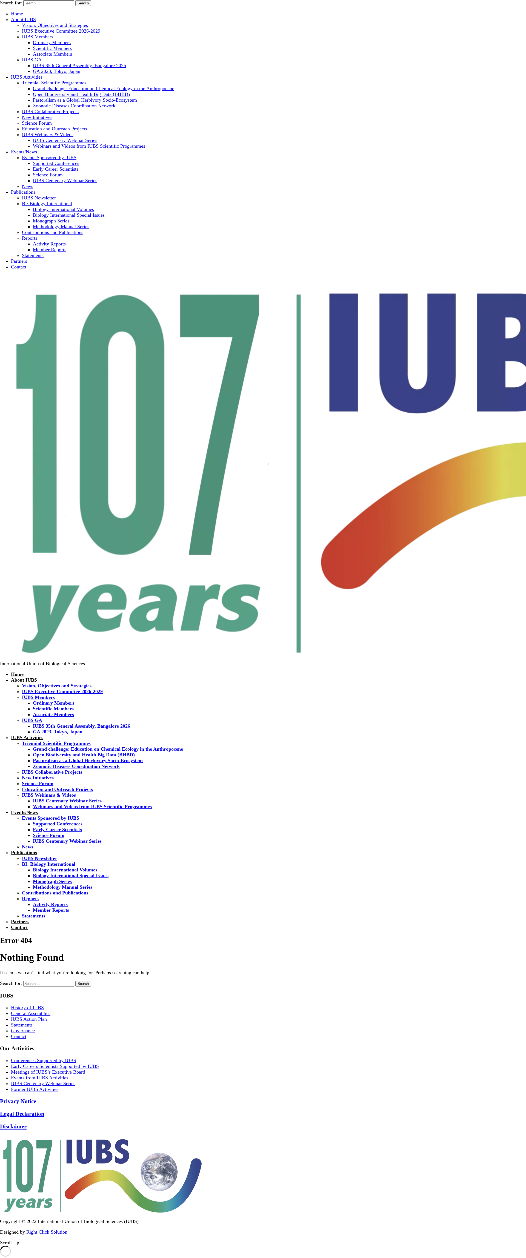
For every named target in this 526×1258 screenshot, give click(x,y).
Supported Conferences (56, 163)
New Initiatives (37, 117)
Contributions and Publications (52, 232)
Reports (29, 238)
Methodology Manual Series (61, 226)
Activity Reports (49, 244)
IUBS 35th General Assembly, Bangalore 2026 (79, 65)
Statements (33, 255)
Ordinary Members (52, 42)
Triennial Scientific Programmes (54, 82)
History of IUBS (27, 1007)
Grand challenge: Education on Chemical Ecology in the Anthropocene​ (103, 88)
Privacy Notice (18, 1101)
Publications (23, 192)
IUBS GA (32, 59)
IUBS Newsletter (39, 198)
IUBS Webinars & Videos (47, 134)
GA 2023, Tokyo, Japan (56, 71)
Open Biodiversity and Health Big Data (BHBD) (81, 94)
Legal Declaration (22, 1114)
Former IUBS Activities (34, 1089)
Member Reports (49, 249)
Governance (23, 1030)
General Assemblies (30, 1013)
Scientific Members (52, 48)
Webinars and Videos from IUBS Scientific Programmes (89, 146)
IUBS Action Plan (29, 1019)
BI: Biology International (47, 203)
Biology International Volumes (63, 209)
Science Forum (37, 123)
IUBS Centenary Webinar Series (65, 140)
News (27, 186)
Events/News (24, 152)
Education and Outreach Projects (54, 128)
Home (17, 13)
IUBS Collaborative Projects (50, 111)
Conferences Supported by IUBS (43, 1060)
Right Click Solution (46, 1232)
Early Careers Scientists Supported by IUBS (55, 1066)
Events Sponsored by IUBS (49, 157)
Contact (18, 267)
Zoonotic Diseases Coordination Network (74, 105)
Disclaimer (13, 1126)
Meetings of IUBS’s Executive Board (48, 1072)
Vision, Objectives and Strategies (55, 25)
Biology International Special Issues (69, 215)
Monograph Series (51, 221)
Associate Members (52, 54)
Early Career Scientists (55, 169)
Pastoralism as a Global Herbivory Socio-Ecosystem (85, 100)
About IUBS (23, 19)
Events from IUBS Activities (39, 1077)
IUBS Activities (26, 77)
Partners (19, 261)
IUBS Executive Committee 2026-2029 (61, 31)
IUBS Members (37, 36)
